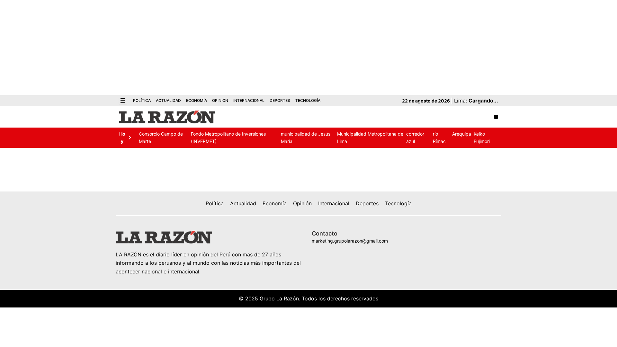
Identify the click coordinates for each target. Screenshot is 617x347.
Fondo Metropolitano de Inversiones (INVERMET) (228, 137)
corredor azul (415, 137)
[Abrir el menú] (123, 100)
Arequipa (461, 134)
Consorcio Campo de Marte (161, 137)
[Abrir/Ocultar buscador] (496, 117)
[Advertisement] (308, 48)
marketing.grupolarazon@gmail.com (350, 241)
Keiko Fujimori (482, 137)
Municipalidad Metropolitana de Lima (370, 137)
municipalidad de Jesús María (305, 137)
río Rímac (439, 137)
